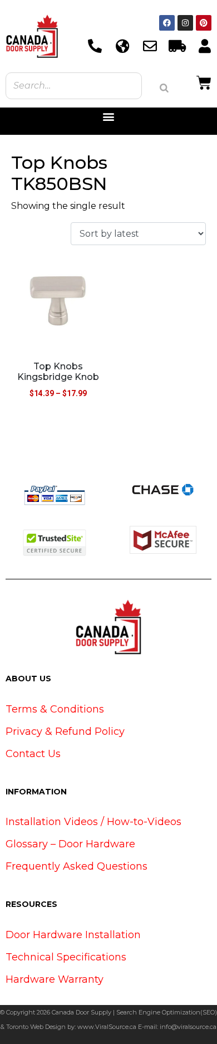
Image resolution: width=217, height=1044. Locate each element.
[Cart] (203, 81)
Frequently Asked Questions (76, 866)
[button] (109, 117)
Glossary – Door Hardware (70, 844)
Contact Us (33, 754)
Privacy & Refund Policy (65, 731)
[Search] (164, 88)
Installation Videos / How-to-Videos (93, 822)
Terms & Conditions (55, 709)
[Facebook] (167, 23)
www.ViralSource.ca (106, 1027)
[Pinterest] (203, 23)
